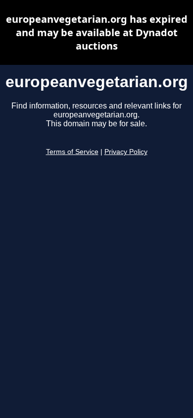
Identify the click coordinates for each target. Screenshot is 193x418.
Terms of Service (72, 152)
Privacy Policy (125, 152)
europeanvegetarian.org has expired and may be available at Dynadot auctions (97, 32)
